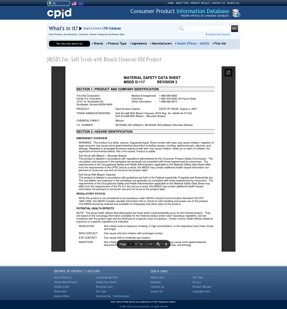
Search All (157, 291)
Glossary (156, 282)
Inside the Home (106, 282)
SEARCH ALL (233, 3)
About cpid (157, 277)
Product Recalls (202, 286)
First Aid (220, 43)
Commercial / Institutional (112, 296)
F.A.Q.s (197, 282)
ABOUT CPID (182, 3)
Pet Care (101, 291)
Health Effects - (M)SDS (193, 43)
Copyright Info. (202, 291)
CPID (59, 13)
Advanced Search (219, 34)
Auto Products (62, 277)
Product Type (117, 43)
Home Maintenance (66, 282)
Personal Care (104, 286)
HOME (171, 3)
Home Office (62, 296)
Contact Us (157, 286)
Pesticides (60, 291)
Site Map (198, 277)
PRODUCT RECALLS (200, 3)
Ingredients (139, 43)
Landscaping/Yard (107, 277)
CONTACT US (218, 3)
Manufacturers (162, 43)
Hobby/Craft (61, 286)
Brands (98, 43)
